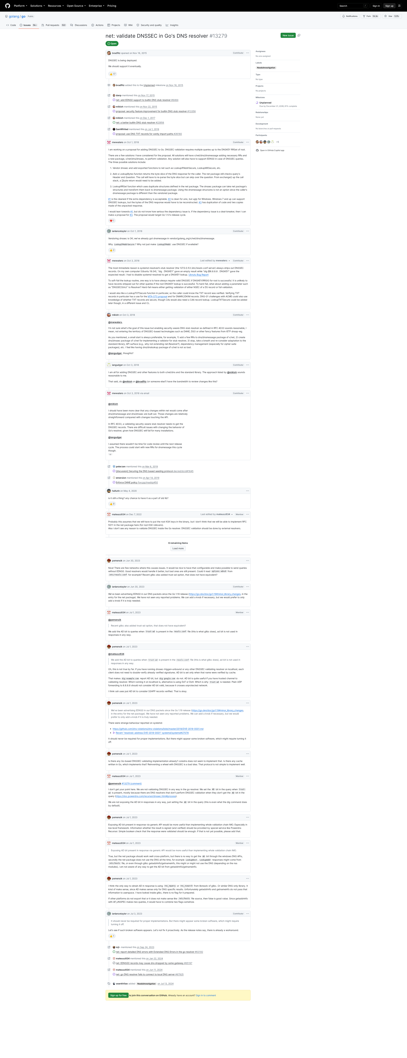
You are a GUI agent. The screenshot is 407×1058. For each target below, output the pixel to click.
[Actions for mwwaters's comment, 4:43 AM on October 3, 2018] (247, 260)
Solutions (36, 5)
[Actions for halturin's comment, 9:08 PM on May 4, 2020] (247, 491)
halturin (116, 490)
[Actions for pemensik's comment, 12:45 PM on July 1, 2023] (247, 703)
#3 (200, 202)
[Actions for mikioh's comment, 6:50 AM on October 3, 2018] (247, 315)
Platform (19, 5)
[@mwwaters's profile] (109, 142)
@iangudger (115, 353)
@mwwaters (115, 322)
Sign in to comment (206, 995)
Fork (372, 16)
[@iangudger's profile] (109, 365)
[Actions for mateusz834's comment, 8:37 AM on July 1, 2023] (247, 612)
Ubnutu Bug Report (199, 274)
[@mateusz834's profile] (109, 514)
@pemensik (114, 619)
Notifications (351, 16)
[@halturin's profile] (109, 491)
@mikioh (232, 372)
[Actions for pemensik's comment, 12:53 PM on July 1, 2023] (247, 754)
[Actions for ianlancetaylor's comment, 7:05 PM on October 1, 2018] (247, 231)
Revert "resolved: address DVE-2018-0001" (152, 732)
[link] (118, 85)
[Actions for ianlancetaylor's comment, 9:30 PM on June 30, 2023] (247, 586)
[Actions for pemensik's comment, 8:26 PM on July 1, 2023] (247, 878)
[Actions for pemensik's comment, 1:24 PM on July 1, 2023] (247, 817)
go (23, 16)
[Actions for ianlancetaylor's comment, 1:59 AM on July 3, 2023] (247, 913)
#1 (109, 199)
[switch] (112, 74)
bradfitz (116, 53)
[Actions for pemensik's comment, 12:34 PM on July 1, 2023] (247, 646)
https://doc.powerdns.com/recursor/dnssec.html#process (146, 796)
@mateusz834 (116, 654)
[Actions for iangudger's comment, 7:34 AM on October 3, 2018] (247, 365)
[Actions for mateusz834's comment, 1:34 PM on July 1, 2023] (247, 843)
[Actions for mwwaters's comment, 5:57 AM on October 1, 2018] (247, 142)
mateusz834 (118, 514)
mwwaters (117, 142)
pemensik (117, 560)
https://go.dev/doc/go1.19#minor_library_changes (215, 594)
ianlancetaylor (119, 231)
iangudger (117, 365)
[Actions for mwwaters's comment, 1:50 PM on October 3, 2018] (247, 393)
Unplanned (149, 85)
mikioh (115, 314)
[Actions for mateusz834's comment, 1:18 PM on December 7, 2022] (247, 514)
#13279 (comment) (132, 783)
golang (14, 16)
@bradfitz (141, 381)
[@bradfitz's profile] (109, 52)
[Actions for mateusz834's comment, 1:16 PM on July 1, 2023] (247, 776)
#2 (169, 199)
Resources (54, 5)
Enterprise (95, 5)
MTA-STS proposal (157, 296)
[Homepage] (7, 5)
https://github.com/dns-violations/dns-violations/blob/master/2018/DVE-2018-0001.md (158, 728)
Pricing (111, 5)
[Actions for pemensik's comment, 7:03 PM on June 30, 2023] (247, 560)
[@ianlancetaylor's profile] (109, 231)
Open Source (75, 5)
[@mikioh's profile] (109, 315)
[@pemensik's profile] (109, 561)
